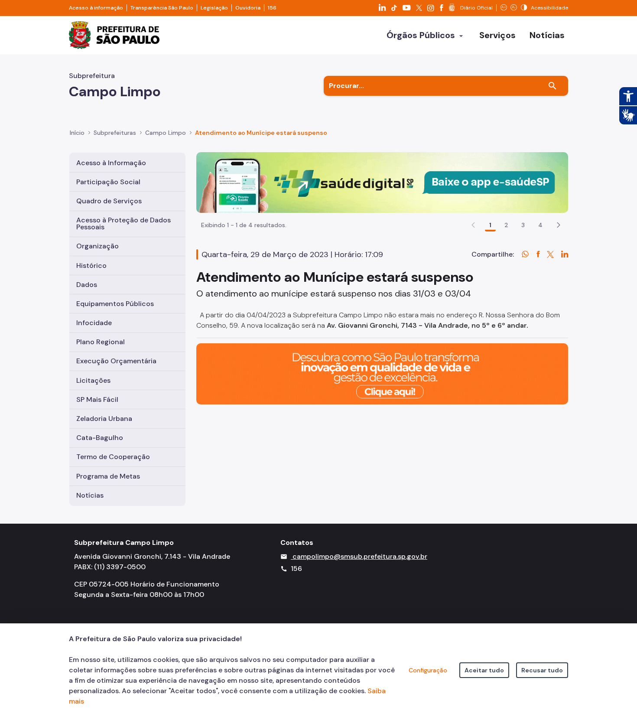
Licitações (93, 380)
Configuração (428, 670)
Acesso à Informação (111, 162)
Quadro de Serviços (109, 200)
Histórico (91, 265)
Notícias (90, 495)
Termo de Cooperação (113, 456)
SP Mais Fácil (97, 399)
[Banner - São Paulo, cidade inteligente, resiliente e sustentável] (382, 373)
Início (77, 133)
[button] (558, 225)
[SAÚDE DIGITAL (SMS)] (382, 181)
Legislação (214, 7)
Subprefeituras (115, 133)
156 (272, 7)
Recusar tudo (542, 670)
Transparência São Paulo (161, 7)
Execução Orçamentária (116, 360)
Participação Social (108, 181)
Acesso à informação (96, 7)
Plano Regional (100, 341)
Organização (97, 246)
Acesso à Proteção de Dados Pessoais (123, 223)
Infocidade (94, 322)
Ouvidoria (247, 7)
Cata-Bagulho (99, 437)
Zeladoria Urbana (104, 418)
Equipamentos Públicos (115, 303)
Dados (86, 284)
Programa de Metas (108, 476)
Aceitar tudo (484, 670)
